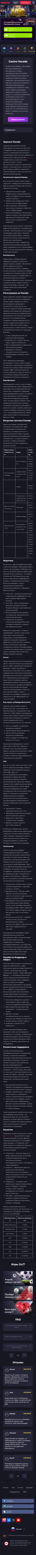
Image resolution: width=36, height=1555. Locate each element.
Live (13, 1487)
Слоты (5, 1487)
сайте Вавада (9, 1136)
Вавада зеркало (18, 119)
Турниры (29, 1487)
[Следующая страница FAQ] (24, 1355)
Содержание (15, 1492)
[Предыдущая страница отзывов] (11, 1476)
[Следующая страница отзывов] (24, 1476)
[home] (5, 3)
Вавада (29, 157)
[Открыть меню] (33, 3)
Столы (20, 1487)
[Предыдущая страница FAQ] (11, 1355)
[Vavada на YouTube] (18, 1520)
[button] (33, 11)
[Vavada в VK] (9, 1520)
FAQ (24, 1492)
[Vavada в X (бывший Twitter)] (14, 1520)
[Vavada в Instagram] (4, 1520)
